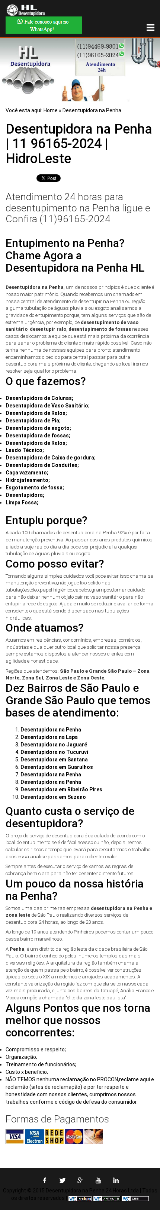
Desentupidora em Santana (54, 760)
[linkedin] (116, 1183)
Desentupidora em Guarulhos (56, 767)
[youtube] (98, 1183)
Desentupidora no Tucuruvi (54, 752)
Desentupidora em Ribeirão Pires (61, 789)
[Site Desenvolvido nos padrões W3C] (107, 1198)
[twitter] (62, 1183)
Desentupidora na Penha (92, 110)
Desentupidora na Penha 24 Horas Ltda (92, 1191)
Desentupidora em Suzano (53, 797)
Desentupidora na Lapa (49, 737)
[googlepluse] (80, 1183)
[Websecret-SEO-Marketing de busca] (80, 1198)
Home (51, 110)
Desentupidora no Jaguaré (53, 745)
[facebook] (44, 1183)
